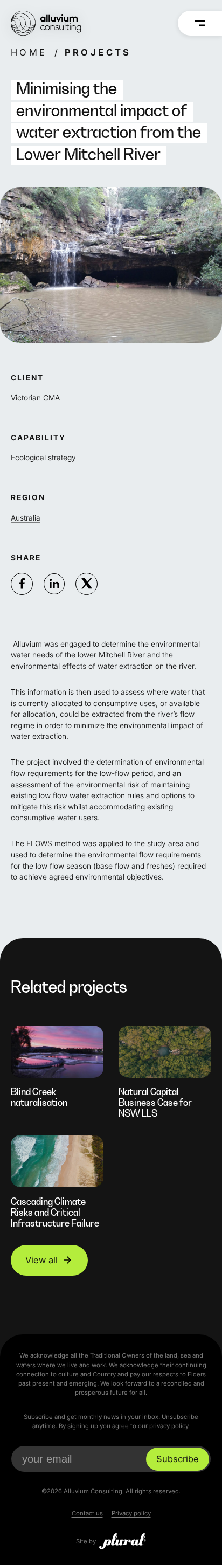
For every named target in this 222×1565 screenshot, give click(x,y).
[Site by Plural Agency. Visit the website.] (122, 1541)
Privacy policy (131, 1513)
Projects (97, 52)
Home (29, 52)
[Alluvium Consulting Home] (46, 23)
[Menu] (200, 23)
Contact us (87, 1513)
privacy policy (168, 1426)
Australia (25, 517)
